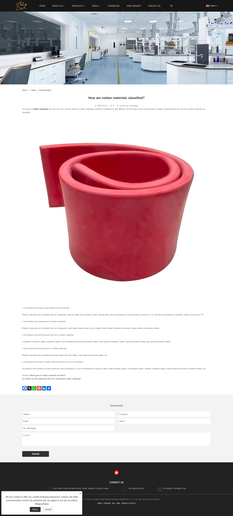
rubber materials (40, 109)
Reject (35, 509)
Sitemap (107, 503)
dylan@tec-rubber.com (174, 488)
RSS (113, 503)
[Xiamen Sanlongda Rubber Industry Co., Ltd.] (21, 6)
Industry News (45, 90)
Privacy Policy (129, 503)
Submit (35, 454)
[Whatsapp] (116, 472)
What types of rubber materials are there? (48, 375)
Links (99, 503)
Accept (48, 509)
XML (118, 503)
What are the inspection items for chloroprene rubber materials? (54, 379)
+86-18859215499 (136, 488)
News (33, 90)
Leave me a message (128, 106)
